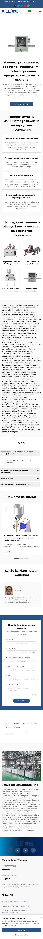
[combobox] (11, 652)
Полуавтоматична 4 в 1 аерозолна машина (11, 263)
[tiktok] (15, 5)
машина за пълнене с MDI (15, 728)
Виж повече (8, 552)
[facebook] (18, 5)
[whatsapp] (28, 5)
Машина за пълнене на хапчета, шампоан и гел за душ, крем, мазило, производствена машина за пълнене (11, 290)
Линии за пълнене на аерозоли (15, 902)
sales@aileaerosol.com (28, 1)
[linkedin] (21, 5)
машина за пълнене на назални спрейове (21, 723)
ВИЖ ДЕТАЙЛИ (11, 250)
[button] (16, 558)
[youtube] (25, 5)
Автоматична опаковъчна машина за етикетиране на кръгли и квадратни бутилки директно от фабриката (32, 263)
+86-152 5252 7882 (11, 1)
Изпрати (21, 701)
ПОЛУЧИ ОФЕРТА (21, 104)
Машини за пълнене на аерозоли (16, 906)
